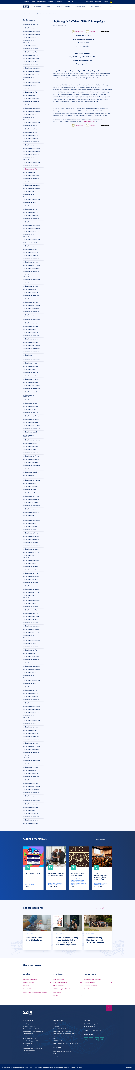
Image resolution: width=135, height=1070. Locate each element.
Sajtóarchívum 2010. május (30, 650)
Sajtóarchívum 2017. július (30, 363)
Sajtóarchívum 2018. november (31, 308)
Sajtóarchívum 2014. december (31, 465)
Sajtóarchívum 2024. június (30, 89)
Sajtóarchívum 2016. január (30, 422)
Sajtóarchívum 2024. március (31, 98)
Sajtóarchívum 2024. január (30, 105)
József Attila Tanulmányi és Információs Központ (64, 1033)
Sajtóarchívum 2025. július (30, 45)
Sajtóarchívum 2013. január (30, 542)
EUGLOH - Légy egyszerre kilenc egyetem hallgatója (35, 992)
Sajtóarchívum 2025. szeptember (28, 41)
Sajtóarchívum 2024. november (31, 71)
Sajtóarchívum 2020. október (31, 231)
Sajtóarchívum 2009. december (31, 666)
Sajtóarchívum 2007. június (30, 767)
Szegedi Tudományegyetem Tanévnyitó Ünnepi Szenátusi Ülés (100, 876)
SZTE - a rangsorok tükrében (60, 982)
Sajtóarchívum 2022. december (31, 148)
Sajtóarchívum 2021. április (30, 212)
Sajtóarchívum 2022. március (31, 175)
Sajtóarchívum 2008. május (30, 730)
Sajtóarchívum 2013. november (31, 509)
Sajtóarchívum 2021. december (31, 185)
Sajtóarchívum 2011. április (30, 613)
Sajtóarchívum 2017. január (30, 382)
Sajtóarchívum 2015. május (30, 449)
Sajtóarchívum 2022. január (30, 182)
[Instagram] (97, 1039)
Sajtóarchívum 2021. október (31, 191)
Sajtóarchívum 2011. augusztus (31, 600)
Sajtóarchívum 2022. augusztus (31, 162)
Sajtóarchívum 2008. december (31, 706)
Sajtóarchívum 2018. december (31, 305)
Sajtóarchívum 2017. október (31, 352)
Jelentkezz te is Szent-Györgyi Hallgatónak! (34, 938)
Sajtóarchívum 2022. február (31, 178)
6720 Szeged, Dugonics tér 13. (93, 1024)
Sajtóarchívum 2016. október (31, 392)
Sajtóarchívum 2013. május (30, 530)
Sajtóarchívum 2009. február (31, 700)
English (106, 1)
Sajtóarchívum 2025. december (31, 31)
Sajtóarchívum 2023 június (30, 129)
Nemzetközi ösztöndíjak (28, 982)
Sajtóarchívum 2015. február (31, 459)
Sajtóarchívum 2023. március (31, 138)
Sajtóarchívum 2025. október (31, 37)
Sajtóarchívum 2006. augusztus (31, 801)
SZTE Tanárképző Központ (29, 1050)
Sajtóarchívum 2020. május (30, 249)
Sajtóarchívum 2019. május (30, 289)
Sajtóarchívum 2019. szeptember (28, 275)
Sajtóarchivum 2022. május (54, 13)
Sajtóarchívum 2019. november (31, 268)
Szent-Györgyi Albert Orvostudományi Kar (32, 1048)
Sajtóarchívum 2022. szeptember (28, 158)
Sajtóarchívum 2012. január (30, 583)
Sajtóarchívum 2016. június (30, 406)
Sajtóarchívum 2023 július (30, 126)
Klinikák (55, 1053)
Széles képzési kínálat (58, 979)
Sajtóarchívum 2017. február (31, 379)
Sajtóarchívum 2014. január (30, 502)
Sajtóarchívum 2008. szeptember (28, 716)
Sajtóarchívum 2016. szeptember (28, 395)
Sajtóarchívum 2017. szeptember (28, 355)
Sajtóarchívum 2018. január (30, 342)
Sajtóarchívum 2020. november (31, 228)
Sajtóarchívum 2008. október (31, 712)
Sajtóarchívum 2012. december (31, 546)
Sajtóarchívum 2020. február (31, 259)
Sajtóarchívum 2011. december (31, 586)
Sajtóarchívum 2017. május (30, 369)
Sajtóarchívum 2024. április (30, 95)
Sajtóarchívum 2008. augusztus (31, 720)
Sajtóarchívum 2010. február (31, 659)
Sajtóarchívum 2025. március (31, 58)
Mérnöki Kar (26, 1045)
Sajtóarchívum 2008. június (30, 727)
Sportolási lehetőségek (89, 982)
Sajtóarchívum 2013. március (31, 536)
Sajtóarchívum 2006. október (31, 793)
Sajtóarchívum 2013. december (31, 506)
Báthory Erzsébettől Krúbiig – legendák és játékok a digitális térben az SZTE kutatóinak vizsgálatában (67, 941)
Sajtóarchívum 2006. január (30, 823)
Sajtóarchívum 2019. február (31, 299)
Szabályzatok (56, 1026)
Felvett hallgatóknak (41, 1)
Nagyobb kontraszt (111, 2)
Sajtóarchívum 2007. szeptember (28, 756)
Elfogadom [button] (129, 1067)
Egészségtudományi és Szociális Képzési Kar (33, 1031)
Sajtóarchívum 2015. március (31, 456)
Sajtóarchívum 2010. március (31, 656)
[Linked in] (86, 1039)
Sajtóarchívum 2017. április (30, 372)
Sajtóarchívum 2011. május (30, 610)
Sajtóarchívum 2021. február (31, 219)
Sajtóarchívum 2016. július (30, 403)
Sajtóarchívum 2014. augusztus (31, 480)
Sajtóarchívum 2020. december (31, 225)
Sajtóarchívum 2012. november (31, 549)
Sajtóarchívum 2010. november (31, 629)
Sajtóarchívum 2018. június (30, 326)
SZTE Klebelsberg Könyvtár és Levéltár (62, 989)
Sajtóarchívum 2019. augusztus (31, 279)
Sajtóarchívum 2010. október (31, 632)
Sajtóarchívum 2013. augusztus (31, 520)
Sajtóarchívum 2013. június (30, 526)
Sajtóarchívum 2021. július (30, 202)
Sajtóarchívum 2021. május (30, 209)
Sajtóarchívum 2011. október (31, 592)
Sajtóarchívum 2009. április (30, 693)
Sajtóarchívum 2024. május (30, 92)
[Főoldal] (26, 6)
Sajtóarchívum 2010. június (30, 647)
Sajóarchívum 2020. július (30, 243)
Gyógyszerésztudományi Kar (29, 1038)
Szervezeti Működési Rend (59, 1028)
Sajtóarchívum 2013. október (31, 512)
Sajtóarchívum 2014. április (30, 493)
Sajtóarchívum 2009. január (30, 703)
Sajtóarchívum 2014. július (30, 483)
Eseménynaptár (100, 839)
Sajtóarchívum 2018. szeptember (28, 315)
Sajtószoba (38, 13)
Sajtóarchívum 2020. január (30, 262)
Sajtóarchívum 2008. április (30, 733)
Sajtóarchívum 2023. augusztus (31, 122)
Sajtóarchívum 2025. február (31, 61)
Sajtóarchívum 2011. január (30, 623)
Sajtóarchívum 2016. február (31, 419)
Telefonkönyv (89, 1)
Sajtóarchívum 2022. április (30, 172)
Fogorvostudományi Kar (28, 1033)
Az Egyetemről (37, 7)
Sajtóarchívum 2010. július (30, 643)
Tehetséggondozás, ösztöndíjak (30, 979)
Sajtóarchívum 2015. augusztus (31, 440)
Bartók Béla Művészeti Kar (29, 1026)
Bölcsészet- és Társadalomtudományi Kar (32, 1028)
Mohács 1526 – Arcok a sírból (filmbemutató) (56, 874)
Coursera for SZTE (27, 989)
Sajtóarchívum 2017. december (31, 345)
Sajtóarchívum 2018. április (30, 332)
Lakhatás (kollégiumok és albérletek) (92, 979)
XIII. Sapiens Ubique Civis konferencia (77, 874)
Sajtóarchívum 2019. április (30, 292)
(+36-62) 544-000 (90, 1026)
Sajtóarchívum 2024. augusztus (31, 82)
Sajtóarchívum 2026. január (30, 28)
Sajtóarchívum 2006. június (30, 807)
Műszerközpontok (80, 7)
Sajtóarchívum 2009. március (31, 696)
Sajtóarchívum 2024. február (31, 101)
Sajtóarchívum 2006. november (31, 789)
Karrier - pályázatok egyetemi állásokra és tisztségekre (66, 1043)
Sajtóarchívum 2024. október (31, 74)
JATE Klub (55, 995)
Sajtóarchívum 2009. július (30, 683)
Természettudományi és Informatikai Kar (32, 1053)
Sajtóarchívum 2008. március (31, 736)
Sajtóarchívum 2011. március (31, 616)
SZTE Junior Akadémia (58, 985)
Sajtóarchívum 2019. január (30, 302)
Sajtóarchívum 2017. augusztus (31, 360)
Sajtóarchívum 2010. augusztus (31, 640)
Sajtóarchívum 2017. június (30, 366)
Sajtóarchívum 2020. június (30, 246)
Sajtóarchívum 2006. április (30, 813)
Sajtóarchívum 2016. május (30, 409)
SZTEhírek (33, 13)
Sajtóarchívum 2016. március (31, 416)
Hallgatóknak (50, 1)
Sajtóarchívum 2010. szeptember (28, 636)
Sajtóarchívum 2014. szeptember (28, 476)
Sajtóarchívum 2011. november (31, 589)
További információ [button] (76, 1067)
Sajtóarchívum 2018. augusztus (31, 320)
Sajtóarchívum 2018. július (30, 323)
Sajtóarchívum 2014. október (31, 472)
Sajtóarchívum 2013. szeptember (28, 516)
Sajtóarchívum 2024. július (30, 85)
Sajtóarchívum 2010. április (30, 653)
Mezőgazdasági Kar (27, 1043)
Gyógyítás (67, 7)
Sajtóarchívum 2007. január (30, 783)
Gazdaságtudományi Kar (28, 1036)
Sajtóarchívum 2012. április (30, 573)
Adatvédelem (98, 1)
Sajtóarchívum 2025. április (30, 55)
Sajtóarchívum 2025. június (30, 49)
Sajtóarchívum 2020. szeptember (28, 235)
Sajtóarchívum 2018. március (31, 336)
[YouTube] (102, 1039)
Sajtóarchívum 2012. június (30, 566)
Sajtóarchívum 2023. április (30, 135)
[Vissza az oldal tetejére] (109, 1008)
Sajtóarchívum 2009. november (31, 669)
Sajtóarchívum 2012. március (31, 576)
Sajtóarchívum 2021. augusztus (31, 199)
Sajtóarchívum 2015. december (31, 425)
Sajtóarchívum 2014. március (31, 496)
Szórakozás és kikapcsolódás (90, 985)
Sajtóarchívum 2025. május (30, 52)
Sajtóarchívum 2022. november (31, 151)
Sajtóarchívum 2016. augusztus (31, 400)
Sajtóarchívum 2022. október (31, 154)
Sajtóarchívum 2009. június (30, 687)
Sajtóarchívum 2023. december (31, 108)
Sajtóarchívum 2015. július (30, 443)
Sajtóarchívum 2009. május (30, 690)
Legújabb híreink (29, 933)
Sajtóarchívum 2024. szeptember (28, 78)
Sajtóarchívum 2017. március (31, 376)
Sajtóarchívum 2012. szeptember (28, 556)
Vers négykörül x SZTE (32, 873)
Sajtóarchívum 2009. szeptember (28, 676)
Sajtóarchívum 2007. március (31, 777)
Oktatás (48, 7)
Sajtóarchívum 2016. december (31, 385)
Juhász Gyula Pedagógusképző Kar (31, 1041)
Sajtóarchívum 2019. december (31, 265)
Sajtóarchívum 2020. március (31, 255)
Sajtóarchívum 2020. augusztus (31, 239)
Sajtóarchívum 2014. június (30, 486)
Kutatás (57, 7)
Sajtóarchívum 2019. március (31, 295)
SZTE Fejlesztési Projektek (59, 1041)
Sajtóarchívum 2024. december (31, 68)
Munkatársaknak (58, 1)
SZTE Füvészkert (57, 992)
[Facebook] (91, 1039)
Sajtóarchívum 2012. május (30, 570)
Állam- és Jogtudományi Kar (29, 1024)
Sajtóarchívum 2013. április (30, 533)
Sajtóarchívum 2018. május (30, 329)
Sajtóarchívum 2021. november (31, 188)
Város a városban (88, 989)
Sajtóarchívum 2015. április (30, 453)
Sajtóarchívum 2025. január (30, 65)
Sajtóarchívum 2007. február (31, 780)
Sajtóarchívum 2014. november (31, 469)
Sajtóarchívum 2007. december (31, 746)
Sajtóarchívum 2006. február (31, 820)
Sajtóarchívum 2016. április (30, 413)
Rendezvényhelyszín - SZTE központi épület (63, 1036)
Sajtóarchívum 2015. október (31, 432)
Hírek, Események (94, 7)
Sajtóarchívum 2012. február (31, 579)
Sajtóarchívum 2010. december (31, 626)
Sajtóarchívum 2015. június (30, 446)
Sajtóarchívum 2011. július (30, 603)
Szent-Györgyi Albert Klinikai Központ (62, 1051)
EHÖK (54, 1038)
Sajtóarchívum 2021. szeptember (28, 195)
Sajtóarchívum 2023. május (30, 132)
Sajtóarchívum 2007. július (30, 764)
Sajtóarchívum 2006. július (30, 804)
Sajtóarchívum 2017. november (31, 348)
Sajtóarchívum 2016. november (31, 388)
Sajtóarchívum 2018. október (31, 312)
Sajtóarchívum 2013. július (30, 523)
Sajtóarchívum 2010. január (30, 663)
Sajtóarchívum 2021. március (31, 215)
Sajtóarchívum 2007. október (31, 752)
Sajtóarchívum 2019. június (30, 286)
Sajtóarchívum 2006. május (30, 810)
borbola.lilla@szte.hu (88, 121)
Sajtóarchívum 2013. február (31, 539)
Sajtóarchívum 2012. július (30, 563)
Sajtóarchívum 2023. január (30, 145)
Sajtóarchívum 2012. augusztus (31, 560)
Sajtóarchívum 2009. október (31, 672)
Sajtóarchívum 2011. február (31, 619)
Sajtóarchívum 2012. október (31, 552)
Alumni (68, 1)
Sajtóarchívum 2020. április (30, 252)
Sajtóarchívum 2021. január (30, 222)
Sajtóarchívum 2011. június (30, 607)
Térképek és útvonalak (91, 1030)
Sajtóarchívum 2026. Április (30, 25)
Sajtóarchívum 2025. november (31, 34)
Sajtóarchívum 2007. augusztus (31, 760)
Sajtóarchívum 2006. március (31, 817)
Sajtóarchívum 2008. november (31, 709)
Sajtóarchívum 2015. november (31, 429)
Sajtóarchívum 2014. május (30, 489)
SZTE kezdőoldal (26, 1)
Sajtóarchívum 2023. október (31, 114)
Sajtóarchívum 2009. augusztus (31, 680)
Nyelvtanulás (26, 985)
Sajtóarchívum (45, 13)
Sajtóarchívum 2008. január (30, 743)
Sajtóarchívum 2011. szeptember (28, 596)
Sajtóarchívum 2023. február (31, 142)
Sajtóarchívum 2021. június (30, 206)
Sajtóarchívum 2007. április (30, 773)
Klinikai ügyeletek (57, 1056)
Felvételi (33, 1)
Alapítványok (56, 1024)
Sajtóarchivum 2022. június (30, 166)
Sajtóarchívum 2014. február (31, 499)
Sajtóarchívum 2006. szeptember (28, 796)
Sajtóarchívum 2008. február (31, 740)
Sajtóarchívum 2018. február (31, 339)
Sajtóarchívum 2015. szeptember (28, 436)
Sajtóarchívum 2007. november (31, 749)
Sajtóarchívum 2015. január (30, 462)
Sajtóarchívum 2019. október (31, 271)
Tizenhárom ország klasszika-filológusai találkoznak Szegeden (95, 940)
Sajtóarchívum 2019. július (30, 283)
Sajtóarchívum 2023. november (31, 111)
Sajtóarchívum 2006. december (31, 786)
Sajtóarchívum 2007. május (30, 770)
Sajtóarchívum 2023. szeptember (28, 118)
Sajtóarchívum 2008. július (30, 724)
